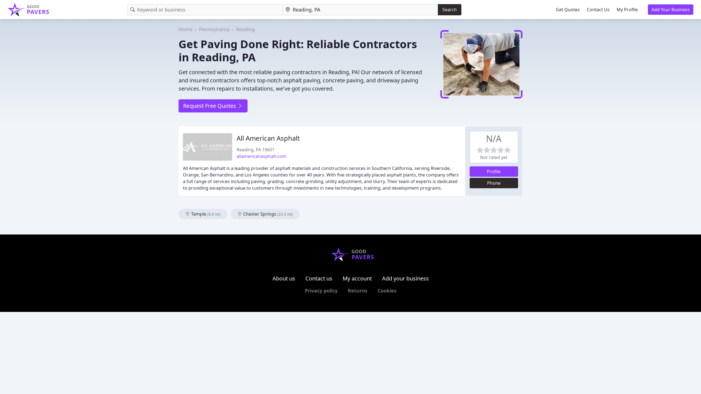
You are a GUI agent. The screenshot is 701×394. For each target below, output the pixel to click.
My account (357, 278)
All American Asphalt (268, 138)
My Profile (627, 10)
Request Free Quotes (210, 105)
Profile (494, 172)
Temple (205, 214)
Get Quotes (568, 10)
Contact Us (598, 10)
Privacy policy (321, 290)
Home (186, 29)
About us (283, 278)
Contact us (318, 278)
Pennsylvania (214, 29)
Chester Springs (267, 214)
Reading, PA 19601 (255, 150)
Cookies (387, 290)
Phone (494, 183)
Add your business (405, 278)
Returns (357, 290)
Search (450, 10)
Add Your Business (670, 10)
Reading (245, 29)
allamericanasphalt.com (261, 156)
